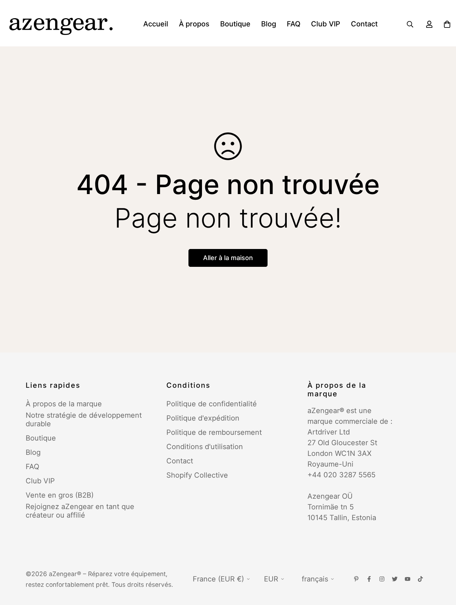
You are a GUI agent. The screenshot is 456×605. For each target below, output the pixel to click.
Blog (268, 24)
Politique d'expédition (202, 418)
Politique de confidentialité (211, 404)
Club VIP (325, 24)
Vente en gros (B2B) (60, 495)
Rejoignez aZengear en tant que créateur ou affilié (80, 510)
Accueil (155, 24)
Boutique (235, 24)
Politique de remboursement (214, 432)
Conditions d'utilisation (204, 446)
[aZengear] (60, 24)
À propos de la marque (64, 404)
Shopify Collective (197, 475)
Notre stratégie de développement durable (84, 419)
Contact (364, 24)
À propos (194, 24)
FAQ (293, 24)
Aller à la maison (228, 257)
